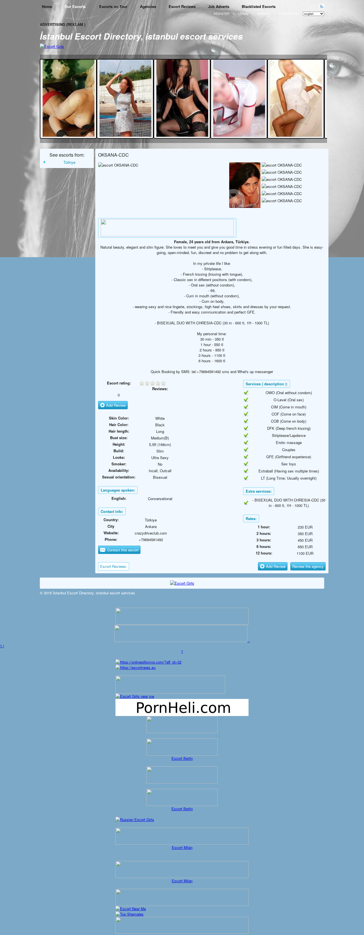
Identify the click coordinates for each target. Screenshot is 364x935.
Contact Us (289, 13)
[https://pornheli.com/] (170, 692)
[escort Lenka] (296, 135)
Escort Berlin (182, 758)
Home (47, 6)
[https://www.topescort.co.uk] (180, 640)
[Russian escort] (134, 819)
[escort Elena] (182, 135)
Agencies (148, 6)
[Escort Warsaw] (182, 932)
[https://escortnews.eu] (135, 667)
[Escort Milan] (182, 843)
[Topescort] (167, 235)
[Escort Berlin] (182, 747)
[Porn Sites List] (182, 714)
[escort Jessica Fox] (68, 135)
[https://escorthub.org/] (182, 724)
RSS (321, 6)
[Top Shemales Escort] (129, 914)
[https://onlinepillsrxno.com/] (148, 662)
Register (221, 13)
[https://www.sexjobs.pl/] (182, 623)
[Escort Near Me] (130, 908)
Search (263, 13)
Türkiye (69, 162)
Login (243, 13)
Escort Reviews (182, 6)
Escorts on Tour (113, 6)
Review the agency (308, 566)
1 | (2, 645)
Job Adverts (218, 6)
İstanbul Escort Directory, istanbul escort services (141, 36)
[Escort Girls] (52, 46)
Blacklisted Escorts (259, 6)
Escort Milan (182, 847)
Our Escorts (76, 6)
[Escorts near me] (134, 696)
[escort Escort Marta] (125, 135)
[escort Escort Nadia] (239, 135)
